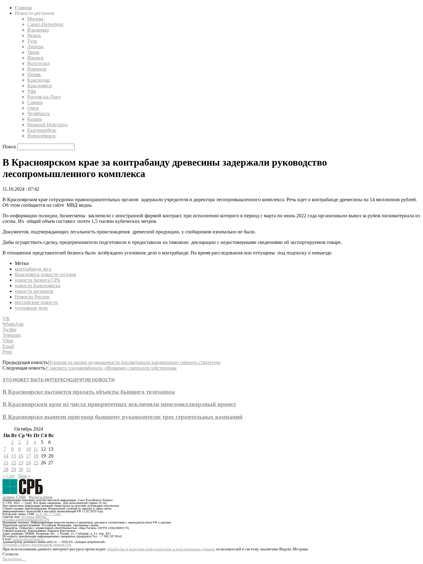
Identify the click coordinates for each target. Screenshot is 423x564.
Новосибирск (41, 135)
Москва (35, 18)
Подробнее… (14, 559)
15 (13, 455)
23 (20, 462)
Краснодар (38, 80)
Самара (35, 102)
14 (5, 455)
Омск (33, 108)
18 (35, 455)
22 (13, 462)
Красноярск (39, 85)
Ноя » (24, 476)
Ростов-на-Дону (44, 96)
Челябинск (38, 113)
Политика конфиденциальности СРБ (25, 519)
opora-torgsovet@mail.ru (28, 539)
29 (13, 469)
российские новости (36, 302)
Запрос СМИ (14, 497)
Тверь (33, 52)
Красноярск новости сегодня (45, 274)
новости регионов (34, 291)
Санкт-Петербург (45, 24)
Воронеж (36, 69)
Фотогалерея (40, 497)
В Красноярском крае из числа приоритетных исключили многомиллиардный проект (119, 404)
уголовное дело (31, 307)
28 (5, 469)
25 (35, 462)
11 (35, 449)
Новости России (32, 296)
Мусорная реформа (33, 516)
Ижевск (35, 57)
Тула (32, 41)
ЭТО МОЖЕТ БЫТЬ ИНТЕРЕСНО (37, 379)
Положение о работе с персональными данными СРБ (36, 544)
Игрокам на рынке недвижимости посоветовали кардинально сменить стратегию (134, 362)
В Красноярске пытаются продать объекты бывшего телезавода (88, 391)
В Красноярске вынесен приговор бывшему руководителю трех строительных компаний (122, 417)
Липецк (35, 46)
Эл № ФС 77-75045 (48, 514)
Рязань (34, 35)
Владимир (38, 30)
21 (5, 462)
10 (28, 449)
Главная (23, 7)
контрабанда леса (33, 268)
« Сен (8, 476)
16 (20, 455)
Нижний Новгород (47, 124)
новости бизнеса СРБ (37, 280)
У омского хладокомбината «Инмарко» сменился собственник (111, 368)
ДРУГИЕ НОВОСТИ (94, 379)
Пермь (34, 74)
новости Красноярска (37, 285)
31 (28, 469)
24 (28, 462)
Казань (34, 119)
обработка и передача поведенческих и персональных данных (161, 549)
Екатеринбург (42, 130)
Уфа (31, 91)
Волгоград (38, 63)
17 (28, 455)
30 (20, 469)
